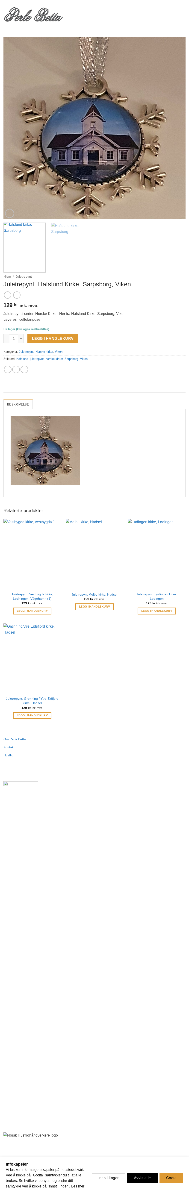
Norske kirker (44, 351)
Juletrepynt (24, 276)
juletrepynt (37, 359)
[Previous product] (16, 295)
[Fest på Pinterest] (24, 369)
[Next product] (7, 295)
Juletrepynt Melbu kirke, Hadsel (94, 594)
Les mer (77, 1186)
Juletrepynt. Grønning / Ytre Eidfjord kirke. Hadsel (32, 701)
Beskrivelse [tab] (18, 404)
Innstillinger (108, 1178)
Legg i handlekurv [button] (32, 610)
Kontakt (9, 747)
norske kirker (54, 359)
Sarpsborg (71, 359)
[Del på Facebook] (8, 369)
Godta (171, 1178)
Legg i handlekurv (53, 339)
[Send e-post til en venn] (16, 369)
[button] (71, 14)
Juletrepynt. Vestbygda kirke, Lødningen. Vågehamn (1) (32, 596)
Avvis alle (142, 1178)
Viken (58, 351)
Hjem (7, 276)
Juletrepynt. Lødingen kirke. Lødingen (156, 596)
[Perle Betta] (33, 14)
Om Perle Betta (14, 739)
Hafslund (22, 359)
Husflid (8, 755)
